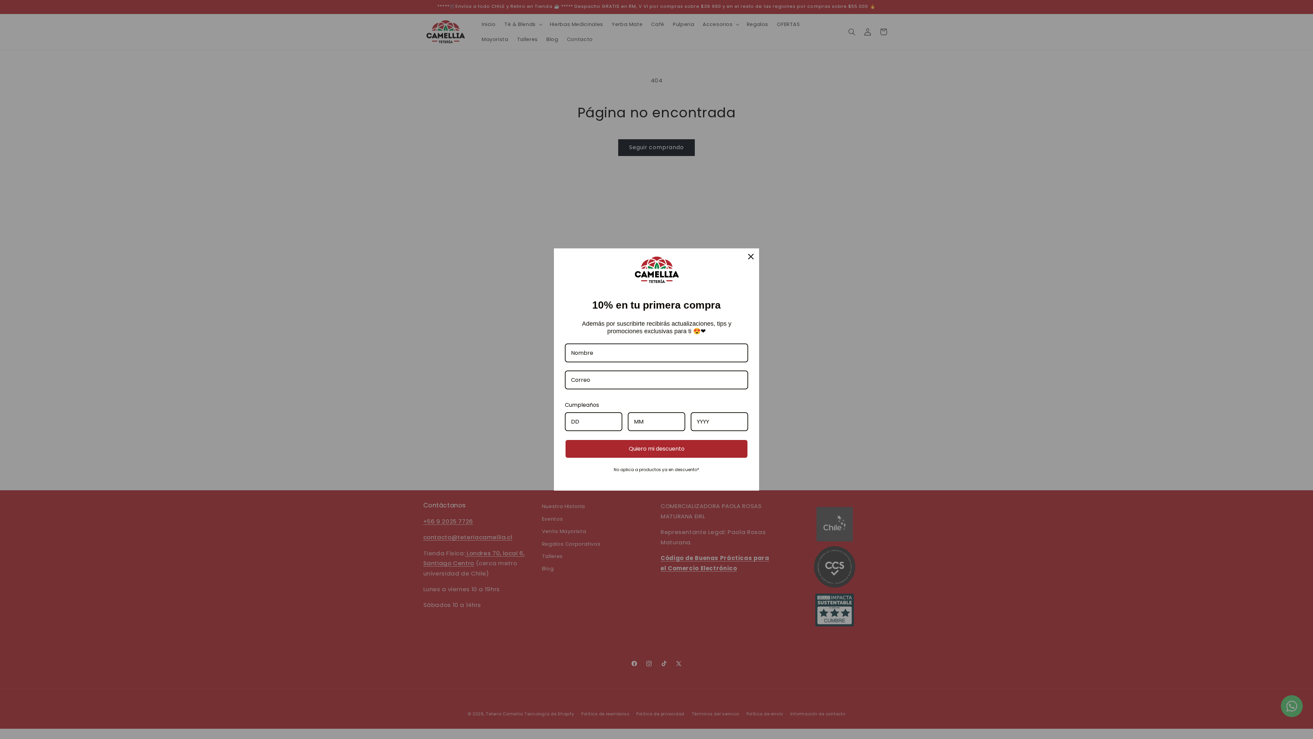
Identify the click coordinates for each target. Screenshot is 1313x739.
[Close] (751, 256)
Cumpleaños (582, 405)
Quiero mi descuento (657, 449)
